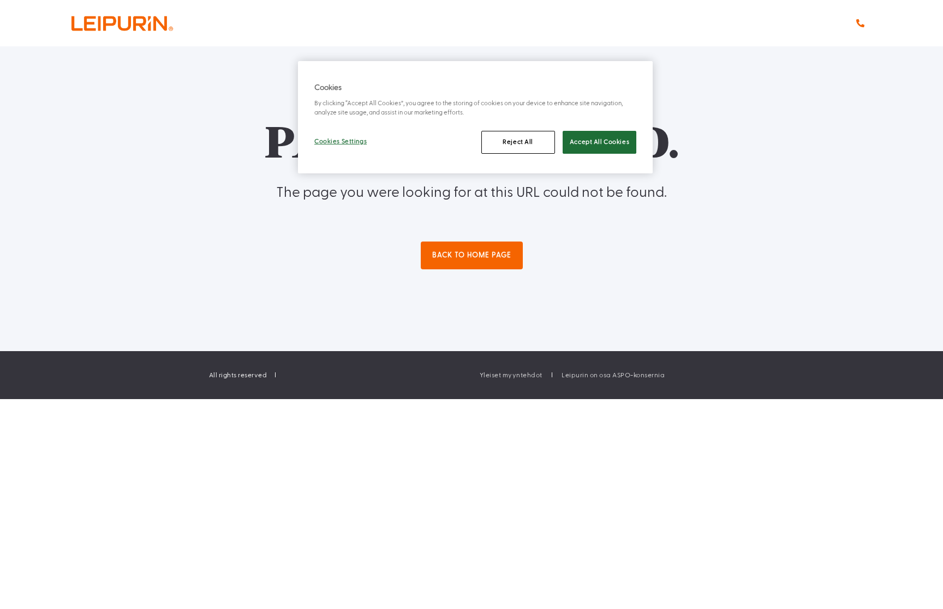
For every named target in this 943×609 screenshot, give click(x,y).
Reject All (518, 142)
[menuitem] (511, 375)
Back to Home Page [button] (471, 255)
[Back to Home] (144, 23)
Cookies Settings (340, 141)
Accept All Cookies (599, 142)
